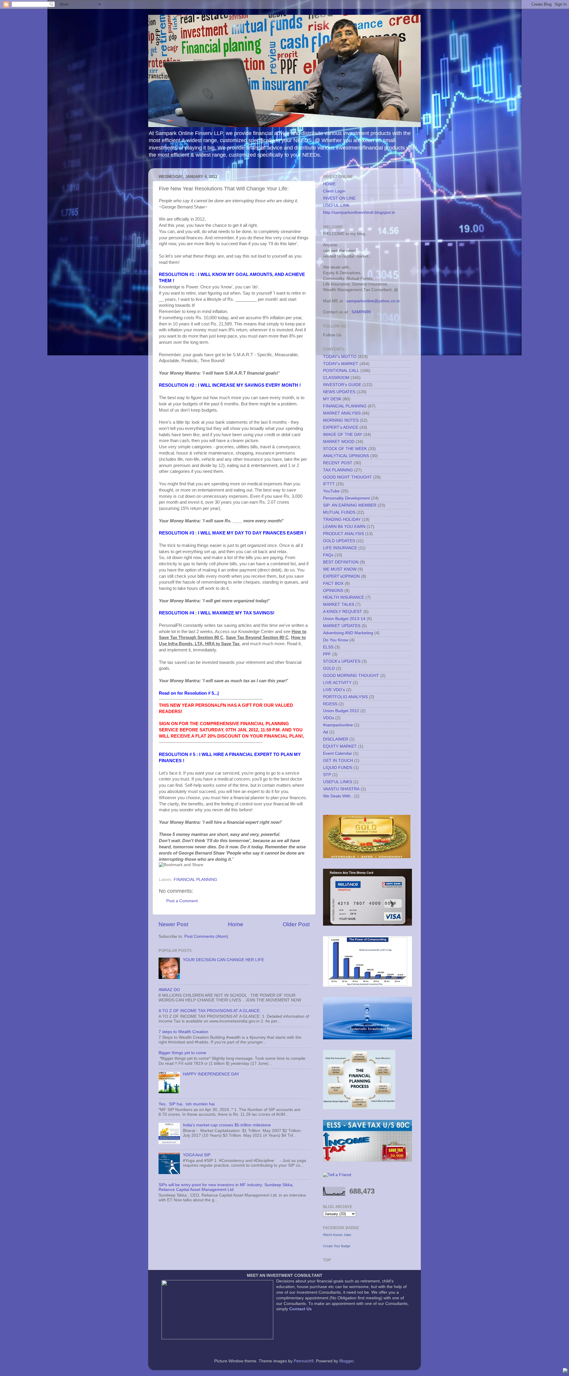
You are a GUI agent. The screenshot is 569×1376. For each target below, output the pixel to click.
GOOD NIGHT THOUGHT (347, 477)
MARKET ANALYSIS (342, 413)
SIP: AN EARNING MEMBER (349, 505)
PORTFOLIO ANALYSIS (345, 697)
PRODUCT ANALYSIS (343, 534)
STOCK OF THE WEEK (345, 449)
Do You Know (335, 640)
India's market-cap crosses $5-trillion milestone (227, 1125)
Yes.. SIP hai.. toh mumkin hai (187, 1104)
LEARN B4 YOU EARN (344, 526)
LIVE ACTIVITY (337, 682)
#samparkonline (338, 725)
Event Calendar (337, 753)
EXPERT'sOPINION (341, 576)
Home (235, 924)
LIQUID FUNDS (337, 767)
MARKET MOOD (338, 441)
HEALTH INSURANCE (343, 597)
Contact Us (300, 1309)
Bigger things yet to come (182, 1053)
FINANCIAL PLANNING (195, 879)
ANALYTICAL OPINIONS (346, 456)
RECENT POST (337, 463)
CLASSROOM (336, 377)
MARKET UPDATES (341, 626)
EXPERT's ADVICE (340, 427)
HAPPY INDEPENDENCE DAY (211, 1074)
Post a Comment (182, 901)
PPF (327, 654)
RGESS (330, 704)
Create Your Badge (336, 1246)
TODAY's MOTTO (340, 356)
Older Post (296, 924)
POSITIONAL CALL (341, 370)
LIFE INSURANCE (340, 548)
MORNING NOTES (341, 420)
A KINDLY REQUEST (342, 611)
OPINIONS (333, 590)
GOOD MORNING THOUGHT (351, 675)
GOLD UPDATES (339, 541)
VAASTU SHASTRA (341, 789)
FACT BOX (333, 583)
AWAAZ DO (169, 990)
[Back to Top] (565, 1371)
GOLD (329, 668)
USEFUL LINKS (337, 782)
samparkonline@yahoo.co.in (373, 301)
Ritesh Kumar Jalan (337, 1235)
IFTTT (329, 484)
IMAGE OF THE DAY (342, 434)
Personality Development (346, 498)
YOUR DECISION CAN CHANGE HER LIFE (223, 960)
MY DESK (332, 399)
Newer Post (173, 924)
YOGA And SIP (196, 1155)
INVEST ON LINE (339, 198)
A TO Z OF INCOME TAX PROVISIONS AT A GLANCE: (210, 1011)
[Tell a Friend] (337, 1175)
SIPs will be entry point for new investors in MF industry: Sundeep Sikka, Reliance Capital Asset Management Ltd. (226, 1187)
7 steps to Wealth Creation (183, 1032)
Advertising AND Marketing (348, 633)
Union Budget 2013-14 (344, 618)
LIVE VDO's (334, 690)
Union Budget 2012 (341, 711)
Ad (325, 732)
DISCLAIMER (335, 739)
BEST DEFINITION (341, 562)
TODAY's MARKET (340, 364)
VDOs (328, 718)
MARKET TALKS (338, 604)
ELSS (328, 647)
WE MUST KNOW (340, 569)
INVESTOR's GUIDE (342, 385)
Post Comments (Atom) (206, 936)
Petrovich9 (304, 1361)
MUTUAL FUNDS (339, 512)
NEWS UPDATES (339, 392)
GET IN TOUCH (338, 760)
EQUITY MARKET (340, 746)
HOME (329, 184)
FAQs (328, 555)
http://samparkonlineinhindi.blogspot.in (359, 212)
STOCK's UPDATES (341, 661)
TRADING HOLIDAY (342, 519)
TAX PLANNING (338, 470)
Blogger (346, 1361)
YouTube (331, 491)
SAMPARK (361, 312)
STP (327, 775)
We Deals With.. (338, 796)
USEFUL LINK (336, 205)
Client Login (334, 191)
